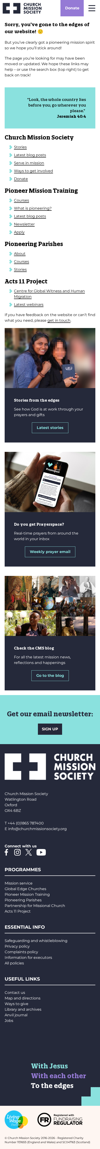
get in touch (58, 320)
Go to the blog (50, 675)
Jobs (9, 1020)
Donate (72, 8)
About (20, 253)
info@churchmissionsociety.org (37, 829)
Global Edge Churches (25, 889)
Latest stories (50, 427)
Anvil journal (16, 1015)
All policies (14, 963)
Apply (19, 232)
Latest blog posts (30, 155)
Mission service (19, 883)
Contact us (15, 992)
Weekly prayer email (50, 552)
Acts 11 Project (18, 911)
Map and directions (22, 998)
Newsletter (24, 224)
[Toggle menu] (92, 8)
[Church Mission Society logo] (22, 8)
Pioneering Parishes (23, 900)
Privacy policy (17, 946)
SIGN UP (50, 729)
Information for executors (28, 957)
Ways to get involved (33, 171)
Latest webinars (28, 304)
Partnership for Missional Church (35, 905)
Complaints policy (21, 952)
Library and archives (23, 1009)
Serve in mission (29, 163)
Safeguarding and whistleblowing (36, 940)
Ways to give (16, 1004)
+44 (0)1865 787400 (26, 823)
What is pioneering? (33, 208)
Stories (20, 147)
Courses (21, 200)
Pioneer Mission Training (27, 894)
